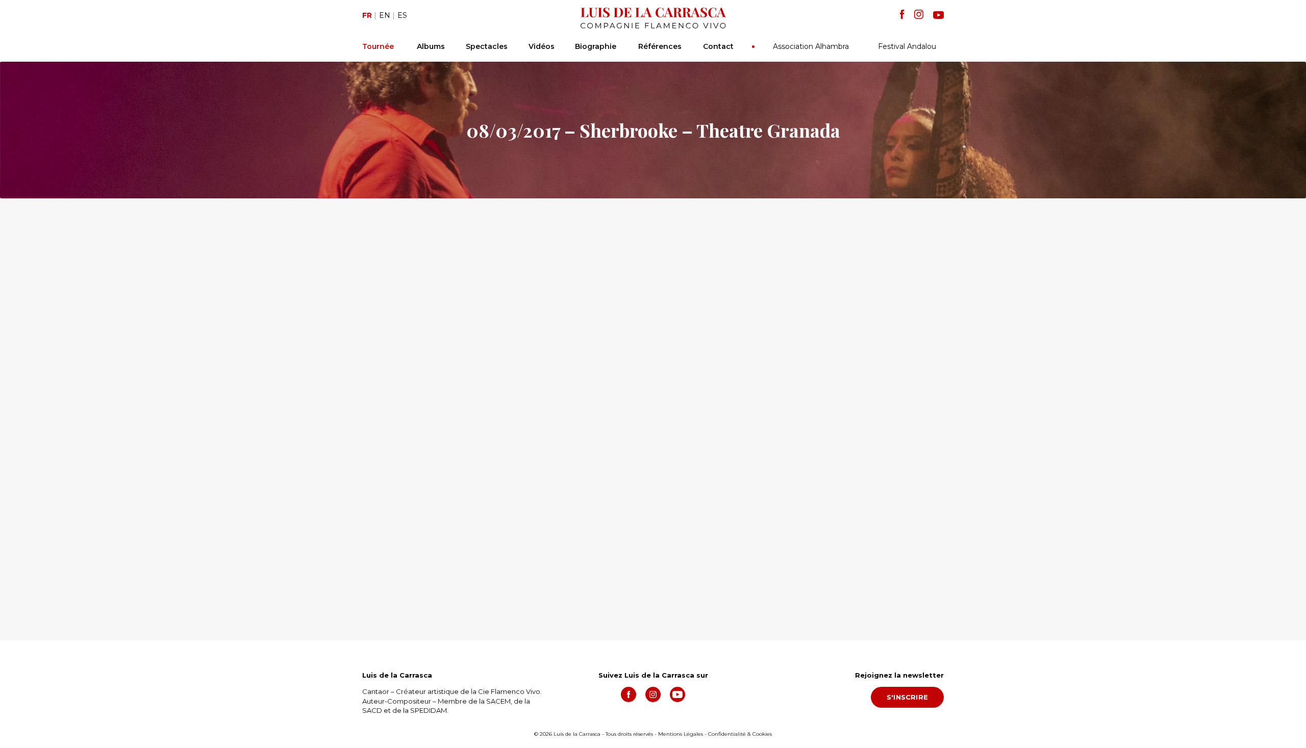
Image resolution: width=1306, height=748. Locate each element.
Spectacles (487, 46)
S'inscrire (907, 697)
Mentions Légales (680, 734)
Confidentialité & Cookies (740, 734)
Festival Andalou (907, 46)
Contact (718, 46)
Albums (431, 46)
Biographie (595, 46)
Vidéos (542, 46)
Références (660, 46)
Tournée (378, 46)
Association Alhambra (811, 46)
